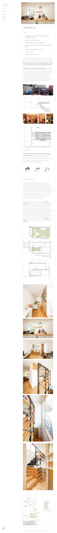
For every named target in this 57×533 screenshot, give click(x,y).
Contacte (4, 19)
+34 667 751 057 (48, 530)
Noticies (3, 14)
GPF (5, 5)
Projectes (4, 11)
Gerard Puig (4, 17)
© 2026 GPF (35, 530)
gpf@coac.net (41, 530)
